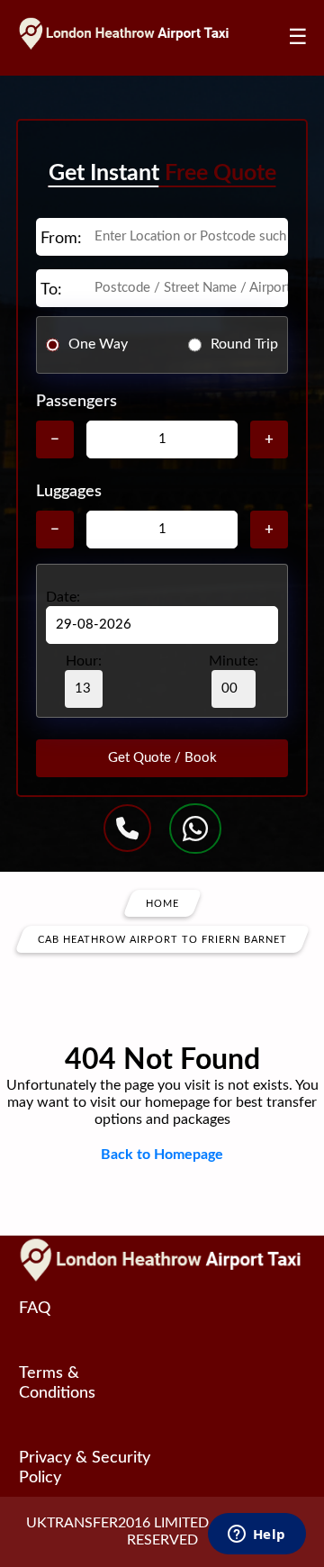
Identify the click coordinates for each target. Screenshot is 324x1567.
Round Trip (244, 344)
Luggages (69, 492)
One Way (98, 344)
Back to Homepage (162, 1154)
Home (162, 903)
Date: (63, 597)
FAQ (34, 1308)
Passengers (76, 402)
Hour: (84, 661)
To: (51, 290)
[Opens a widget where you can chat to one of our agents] (256, 1535)
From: (61, 239)
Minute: (233, 661)
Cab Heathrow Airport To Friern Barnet (162, 939)
